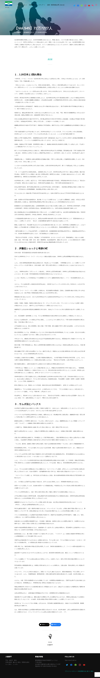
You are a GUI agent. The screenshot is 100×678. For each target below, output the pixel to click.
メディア (40, 5)
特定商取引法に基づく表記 (85, 671)
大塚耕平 (18, 32)
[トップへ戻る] (92, 6)
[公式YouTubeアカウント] (84, 665)
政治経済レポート (29, 32)
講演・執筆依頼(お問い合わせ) (55, 5)
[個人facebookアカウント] (82, 6)
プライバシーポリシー (71, 671)
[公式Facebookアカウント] (78, 6)
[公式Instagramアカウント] (85, 6)
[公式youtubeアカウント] (89, 6)
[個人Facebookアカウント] (75, 665)
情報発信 (31, 5)
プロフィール (21, 5)
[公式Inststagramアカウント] (80, 665)
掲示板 (50, 59)
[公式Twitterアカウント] (74, 6)
